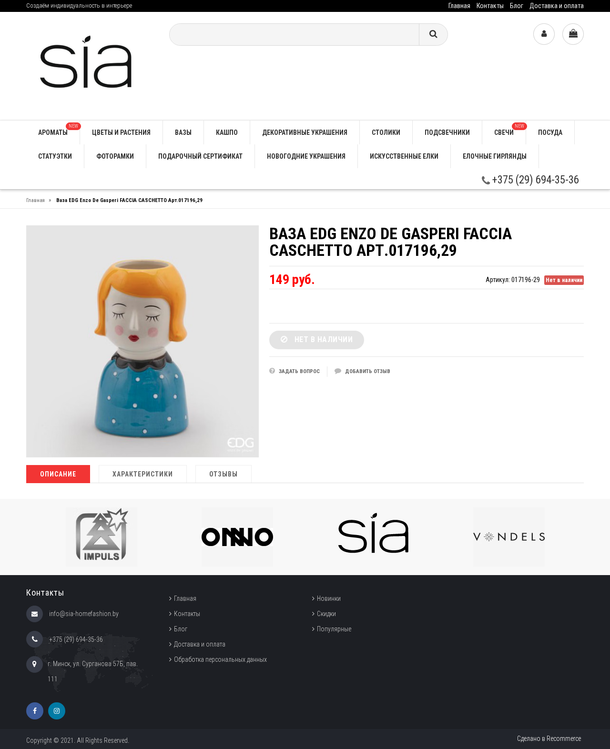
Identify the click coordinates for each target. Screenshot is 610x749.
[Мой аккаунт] (544, 34)
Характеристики (142, 474)
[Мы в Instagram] (56, 710)
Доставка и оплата (556, 6)
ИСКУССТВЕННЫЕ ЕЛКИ (404, 156)
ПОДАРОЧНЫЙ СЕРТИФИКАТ (200, 156)
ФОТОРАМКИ (115, 156)
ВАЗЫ (183, 132)
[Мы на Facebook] (34, 710)
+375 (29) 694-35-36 (534, 179)
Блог (516, 6)
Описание (58, 474)
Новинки (329, 598)
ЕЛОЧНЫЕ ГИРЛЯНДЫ (495, 156)
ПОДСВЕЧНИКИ (447, 132)
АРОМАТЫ (58, 129)
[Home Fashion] (90, 65)
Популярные (334, 629)
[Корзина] (573, 34)
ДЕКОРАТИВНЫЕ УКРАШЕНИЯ (304, 132)
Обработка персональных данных (220, 659)
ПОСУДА (550, 132)
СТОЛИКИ (386, 132)
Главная (459, 6)
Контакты (490, 6)
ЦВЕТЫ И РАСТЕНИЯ (121, 132)
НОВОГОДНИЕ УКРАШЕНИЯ (306, 156)
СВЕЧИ (509, 129)
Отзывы (223, 474)
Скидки (326, 613)
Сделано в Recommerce (549, 738)
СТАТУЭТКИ (55, 156)
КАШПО (227, 132)
